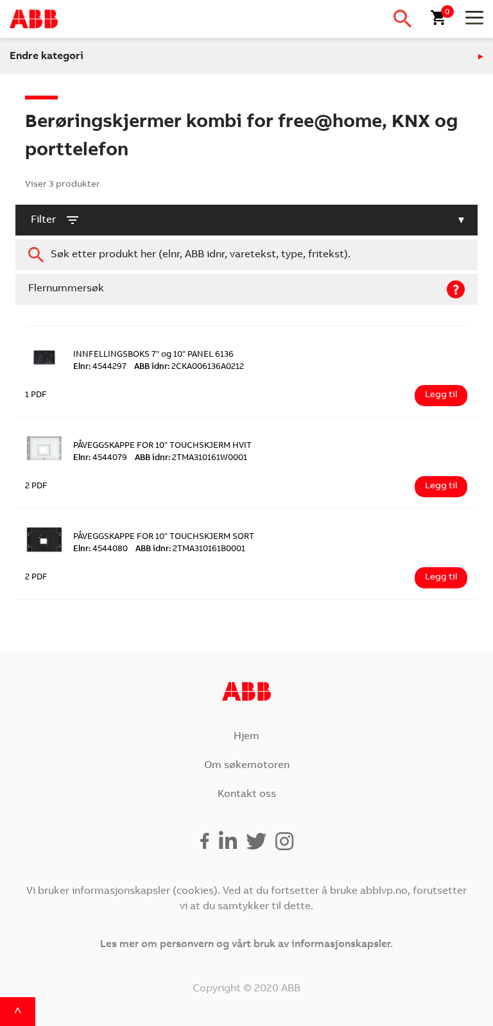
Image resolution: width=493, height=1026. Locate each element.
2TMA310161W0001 (191, 458)
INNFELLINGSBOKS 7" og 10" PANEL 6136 (153, 355)
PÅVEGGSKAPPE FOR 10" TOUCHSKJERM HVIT (162, 446)
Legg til (441, 395)
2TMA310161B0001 (190, 549)
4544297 (99, 367)
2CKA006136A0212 (189, 367)
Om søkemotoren (247, 765)
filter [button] (43, 220)
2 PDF (36, 487)
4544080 (100, 549)
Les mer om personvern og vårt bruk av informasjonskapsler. (246, 944)
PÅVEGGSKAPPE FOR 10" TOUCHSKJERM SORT (163, 537)
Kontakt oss (247, 794)
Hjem (246, 736)
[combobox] (246, 254)
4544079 (100, 458)
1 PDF (36, 395)
